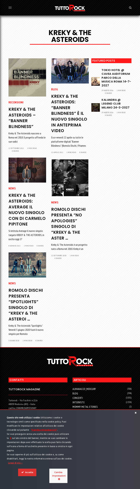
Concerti (78, 397)
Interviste (79, 402)
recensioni (16, 102)
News (12, 188)
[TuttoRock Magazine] (70, 7)
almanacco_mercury (84, 389)
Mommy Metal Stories (85, 406)
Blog (54, 89)
